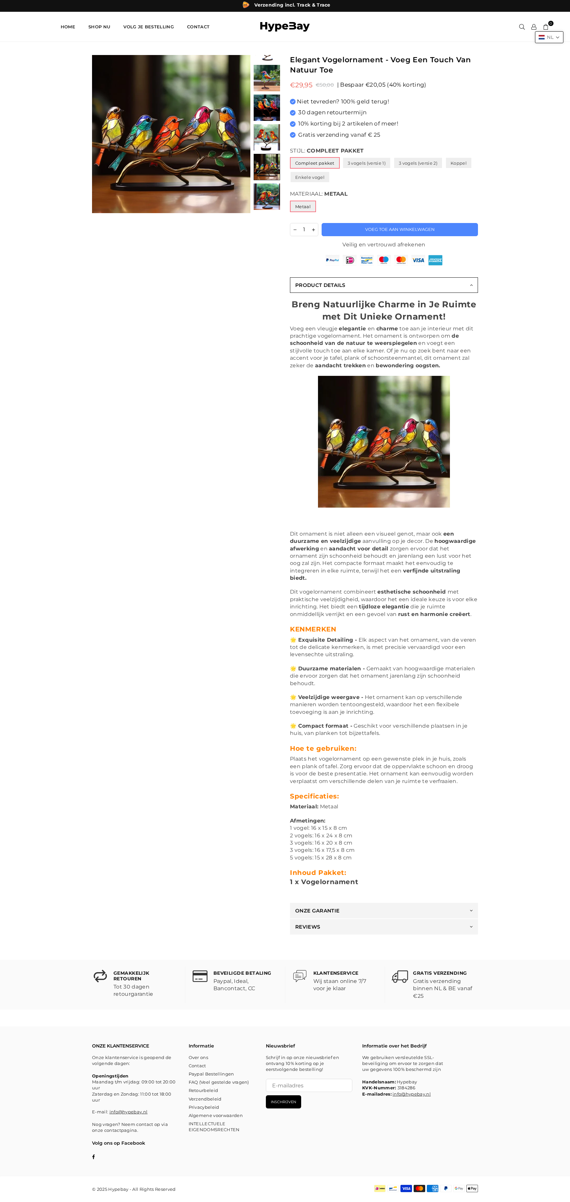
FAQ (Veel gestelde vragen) (219, 1082)
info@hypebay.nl (129, 1111)
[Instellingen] (534, 27)
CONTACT (198, 26)
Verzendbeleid (205, 1099)
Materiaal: (319, 194)
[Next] (241, 134)
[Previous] (101, 134)
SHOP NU (99, 26)
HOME (68, 26)
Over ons (198, 1057)
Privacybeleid (204, 1107)
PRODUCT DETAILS (320, 285)
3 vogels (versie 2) (418, 163)
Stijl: (327, 151)
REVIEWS (307, 927)
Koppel (459, 163)
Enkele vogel (310, 177)
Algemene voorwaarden (216, 1115)
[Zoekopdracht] (522, 27)
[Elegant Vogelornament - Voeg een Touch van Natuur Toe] (267, 78)
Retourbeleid (203, 1090)
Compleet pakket (314, 163)
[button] (549, 37)
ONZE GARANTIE (317, 911)
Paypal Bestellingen (211, 1073)
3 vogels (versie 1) (367, 163)
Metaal (303, 206)
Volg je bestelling (148, 26)
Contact (197, 1065)
